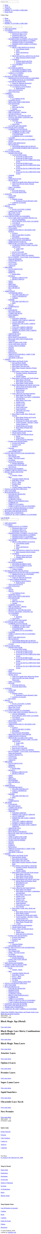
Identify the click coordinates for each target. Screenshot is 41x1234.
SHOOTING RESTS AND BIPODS (19, 240)
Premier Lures (20, 405)
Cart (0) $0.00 (5, 518)
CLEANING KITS (18, 225)
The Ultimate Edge (14, 456)
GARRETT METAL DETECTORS (16, 470)
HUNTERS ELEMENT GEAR (22, 71)
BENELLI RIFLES (18, 279)
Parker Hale (4, 1170)
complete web (12, 1232)
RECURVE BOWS (14, 311)
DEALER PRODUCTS (12, 492)
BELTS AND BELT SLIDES (21, 235)
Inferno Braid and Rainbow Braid (26, 386)
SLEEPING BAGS (14, 100)
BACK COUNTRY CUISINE (21, 209)
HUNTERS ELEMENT (15, 68)
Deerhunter (4, 1176)
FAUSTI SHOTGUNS (15, 269)
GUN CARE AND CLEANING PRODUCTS (22, 218)
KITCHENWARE (14, 103)
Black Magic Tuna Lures (23, 400)
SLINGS (15, 233)
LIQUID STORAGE (14, 114)
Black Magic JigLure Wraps (24, 381)
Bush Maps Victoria (18, 480)
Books (10, 473)
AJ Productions (5, 1189)
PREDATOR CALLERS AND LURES (20, 243)
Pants (17, 54)
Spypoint (3, 1186)
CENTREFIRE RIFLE (15, 293)
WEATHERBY (13, 286)
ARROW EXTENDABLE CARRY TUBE (21, 354)
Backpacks (4, 1227)
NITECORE (12, 196)
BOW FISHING (13, 315)
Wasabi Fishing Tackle (19, 433)
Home (6, 5)
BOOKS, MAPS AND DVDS (14, 472)
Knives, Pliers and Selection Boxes (22, 434)
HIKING (7, 206)
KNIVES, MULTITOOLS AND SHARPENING (20, 453)
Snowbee (11, 448)
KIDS (14, 66)
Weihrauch (11, 271)
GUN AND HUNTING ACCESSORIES (17, 216)
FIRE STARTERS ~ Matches (17, 112)
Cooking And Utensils (15, 211)
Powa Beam (12, 204)
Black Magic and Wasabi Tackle (18, 361)
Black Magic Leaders (22, 419)
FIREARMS (8, 267)
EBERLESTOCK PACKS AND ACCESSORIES (23, 78)
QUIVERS (11, 340)
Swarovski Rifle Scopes (19, 155)
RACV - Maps (16, 482)
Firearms (3, 1135)
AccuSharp (11, 460)
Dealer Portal (8, 12)
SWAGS (11, 97)
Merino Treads (5, 1195)
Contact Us (8, 8)
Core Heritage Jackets (22, 49)
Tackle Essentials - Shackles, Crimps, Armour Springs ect (27, 423)
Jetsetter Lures (20, 402)
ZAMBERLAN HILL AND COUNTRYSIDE (20, 133)
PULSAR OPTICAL (18, 190)
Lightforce (11, 197)
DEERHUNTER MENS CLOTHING (24, 40)
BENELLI (11, 276)
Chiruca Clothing (17, 74)
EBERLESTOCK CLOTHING (18, 32)
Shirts (17, 51)
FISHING (8, 359)
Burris (10, 177)
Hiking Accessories (14, 214)
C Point (18, 429)
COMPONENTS (13, 306)
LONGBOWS (12, 310)
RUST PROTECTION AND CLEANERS (25, 221)
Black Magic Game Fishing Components (24, 371)
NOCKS (11, 347)
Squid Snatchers (21, 409)
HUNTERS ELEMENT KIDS (21, 69)
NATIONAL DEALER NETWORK (16, 509)
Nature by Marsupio (7, 1183)
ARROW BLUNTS (14, 334)
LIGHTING (16, 124)
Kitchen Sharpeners (18, 463)
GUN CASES (12, 264)
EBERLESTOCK (13, 497)
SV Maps (15, 485)
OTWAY (11, 150)
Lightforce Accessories (19, 202)
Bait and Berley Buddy (19, 363)
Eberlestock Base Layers (19, 34)
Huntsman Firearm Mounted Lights (26, 201)
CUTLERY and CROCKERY (17, 126)
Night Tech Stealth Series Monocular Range (25, 182)
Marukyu (15, 446)
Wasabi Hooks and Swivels (24, 426)
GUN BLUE (16, 223)
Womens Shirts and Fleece (24, 63)
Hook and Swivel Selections (24, 439)
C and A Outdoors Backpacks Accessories (21, 508)
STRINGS (11, 351)
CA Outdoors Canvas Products (21, 86)
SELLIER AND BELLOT (20, 294)
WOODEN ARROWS (19, 318)
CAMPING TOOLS (14, 110)
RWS (13, 303)
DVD (17, 250)
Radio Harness (20, 88)
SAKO (10, 281)
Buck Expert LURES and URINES (23, 255)
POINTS (11, 349)
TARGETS (11, 265)
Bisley (3, 1192)
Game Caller (20, 248)
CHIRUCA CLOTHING (16, 73)
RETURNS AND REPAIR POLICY (16, 511)
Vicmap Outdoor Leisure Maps (21, 487)
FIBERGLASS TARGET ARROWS (23, 320)
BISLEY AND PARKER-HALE (18, 501)
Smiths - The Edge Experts (16, 458)
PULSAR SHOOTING (19, 192)
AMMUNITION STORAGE (17, 242)
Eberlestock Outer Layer (19, 37)
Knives (18, 436)
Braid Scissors (20, 390)
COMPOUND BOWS (15, 313)
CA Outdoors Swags (18, 98)
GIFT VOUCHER (10, 490)
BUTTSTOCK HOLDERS (20, 238)
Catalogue (4, 1148)
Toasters (14, 109)
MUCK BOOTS (13, 144)
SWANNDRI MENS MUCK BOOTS (24, 146)
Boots (2, 1214)
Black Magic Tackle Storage (24, 383)
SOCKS (10, 141)
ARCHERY (8, 308)
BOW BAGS (12, 352)
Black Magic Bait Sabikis (20, 364)
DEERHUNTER (13, 496)
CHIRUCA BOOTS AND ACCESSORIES (21, 139)
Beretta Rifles (16, 274)
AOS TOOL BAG (14, 92)
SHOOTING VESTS (15, 226)
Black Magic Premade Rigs (24, 427)
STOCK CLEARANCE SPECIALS (16, 489)
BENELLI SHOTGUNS (19, 277)
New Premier (20, 412)
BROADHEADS (13, 335)
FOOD (10, 207)
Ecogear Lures (16, 444)
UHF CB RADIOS (10, 28)
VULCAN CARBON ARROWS (22, 327)
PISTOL (11, 305)
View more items (6, 1027)
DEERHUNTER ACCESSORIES (22, 42)
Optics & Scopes (6, 1221)
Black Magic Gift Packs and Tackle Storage (25, 378)
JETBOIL (19, 122)
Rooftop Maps (16, 484)
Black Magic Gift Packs (23, 380)
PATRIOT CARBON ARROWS (22, 329)
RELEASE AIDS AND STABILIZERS (20, 339)
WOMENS (15, 59)
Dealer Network (5, 1131)
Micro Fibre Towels (14, 213)
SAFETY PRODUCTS (15, 260)
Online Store (4, 1012)
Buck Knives (12, 455)
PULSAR (11, 189)
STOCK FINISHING (18, 219)
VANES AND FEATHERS (16, 346)
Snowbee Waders (17, 450)
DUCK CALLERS (18, 252)
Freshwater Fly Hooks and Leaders (26, 421)
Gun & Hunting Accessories (9, 1208)
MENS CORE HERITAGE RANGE (23, 47)
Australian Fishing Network (20, 479)
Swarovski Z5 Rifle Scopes (24, 158)
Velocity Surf (20, 392)
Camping (3, 1218)
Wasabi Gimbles (21, 376)
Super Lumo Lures (21, 407)
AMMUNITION (10, 291)
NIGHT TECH (13, 180)
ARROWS (11, 317)
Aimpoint (11, 175)
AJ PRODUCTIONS (14, 499)
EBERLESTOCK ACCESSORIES (23, 80)
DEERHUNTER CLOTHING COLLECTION (22, 39)
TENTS (10, 95)
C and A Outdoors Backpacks (17, 85)
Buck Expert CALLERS (19, 254)
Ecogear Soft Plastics (18, 443)
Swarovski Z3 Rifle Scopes (24, 156)
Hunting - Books (17, 475)
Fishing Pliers (20, 438)
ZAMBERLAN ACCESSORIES (22, 136)
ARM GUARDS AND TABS (17, 342)
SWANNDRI (12, 46)
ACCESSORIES (17, 64)
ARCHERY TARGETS (15, 358)
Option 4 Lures (20, 404)
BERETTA (11, 272)
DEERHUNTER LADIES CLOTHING (24, 44)
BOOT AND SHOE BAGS (16, 143)
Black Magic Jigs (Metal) (23, 395)
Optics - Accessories (14, 187)
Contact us (4, 1141)
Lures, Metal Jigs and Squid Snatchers (23, 393)
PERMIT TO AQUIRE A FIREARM (16, 10)
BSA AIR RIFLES (14, 288)
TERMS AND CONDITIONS (14, 513)
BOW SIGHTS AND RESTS (17, 337)
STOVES (15, 121)
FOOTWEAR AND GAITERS (14, 127)
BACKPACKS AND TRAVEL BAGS (17, 76)
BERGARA (12, 284)
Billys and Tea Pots (18, 107)
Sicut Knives (12, 467)
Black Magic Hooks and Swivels (26, 417)
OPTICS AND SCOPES (12, 151)
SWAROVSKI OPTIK (15, 153)
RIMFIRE (11, 300)
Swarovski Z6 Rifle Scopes (24, 163)
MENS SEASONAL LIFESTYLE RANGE (25, 56)
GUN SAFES (12, 228)
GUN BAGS (12, 262)
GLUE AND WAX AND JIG (17, 344)
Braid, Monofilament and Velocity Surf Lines (25, 385)
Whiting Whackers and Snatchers (22, 431)
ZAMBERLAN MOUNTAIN (21, 131)
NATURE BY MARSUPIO (16, 81)
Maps (10, 477)
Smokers (14, 105)
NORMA (15, 298)
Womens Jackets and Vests (24, 61)
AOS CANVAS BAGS (15, 90)
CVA (10, 289)
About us (7, 7)
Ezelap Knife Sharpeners (15, 462)
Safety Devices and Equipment (14, 468)
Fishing (3, 1224)
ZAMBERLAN (13, 502)
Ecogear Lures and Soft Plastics (17, 441)
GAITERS (11, 138)
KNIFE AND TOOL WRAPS (17, 465)
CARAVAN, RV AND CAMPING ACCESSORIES (21, 514)
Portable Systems (17, 199)
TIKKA (10, 282)
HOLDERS (15, 236)
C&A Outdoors (5, 1138)
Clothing (3, 1211)
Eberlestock (4, 1173)
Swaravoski (4, 1179)
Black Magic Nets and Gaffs (20, 366)
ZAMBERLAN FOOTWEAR (17, 129)
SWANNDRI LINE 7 (15, 451)
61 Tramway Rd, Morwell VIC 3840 (12, 1157)
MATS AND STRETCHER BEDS (19, 102)
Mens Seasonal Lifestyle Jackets (25, 57)
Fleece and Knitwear (22, 52)
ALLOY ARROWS (18, 322)
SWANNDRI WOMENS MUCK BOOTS (25, 148)
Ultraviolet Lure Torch (23, 410)
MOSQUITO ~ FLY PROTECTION (19, 115)
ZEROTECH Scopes (14, 178)
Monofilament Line (22, 388)
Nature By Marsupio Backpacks (22, 83)
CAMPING (8, 93)
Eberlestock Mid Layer (19, 35)
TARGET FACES (14, 356)
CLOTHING (9, 30)
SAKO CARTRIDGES (19, 296)
